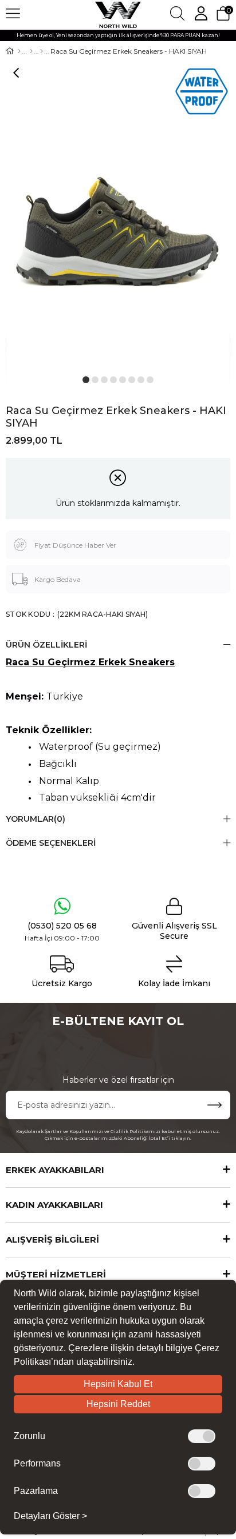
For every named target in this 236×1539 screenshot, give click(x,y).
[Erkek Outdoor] (41, 51)
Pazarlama (36, 1491)
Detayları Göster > (50, 1516)
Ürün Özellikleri (46, 645)
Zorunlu (29, 1436)
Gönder (214, 1105)
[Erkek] (31, 51)
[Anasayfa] (19, 51)
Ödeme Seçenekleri (51, 843)
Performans (37, 1463)
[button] (85, 379)
